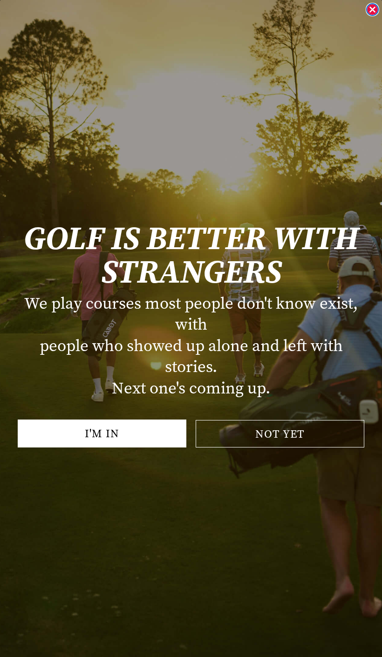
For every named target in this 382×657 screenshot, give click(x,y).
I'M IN (102, 433)
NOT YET (280, 434)
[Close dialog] (372, 9)
